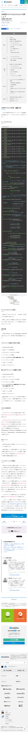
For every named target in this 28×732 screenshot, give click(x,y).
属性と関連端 (13, 60)
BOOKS (18, 681)
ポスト (19, 536)
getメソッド (13, 50)
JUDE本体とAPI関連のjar (16, 82)
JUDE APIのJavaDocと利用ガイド (17, 97)
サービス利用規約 (8, 720)
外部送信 (7, 723)
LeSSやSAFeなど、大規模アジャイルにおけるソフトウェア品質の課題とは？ (14, 549)
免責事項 (7, 716)
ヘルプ (6, 710)
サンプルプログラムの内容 (16, 68)
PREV (4, 521)
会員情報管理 (7, 714)
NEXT (24, 521)
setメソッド (13, 73)
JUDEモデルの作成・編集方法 (16, 64)
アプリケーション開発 (12, 5)
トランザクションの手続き (16, 75)
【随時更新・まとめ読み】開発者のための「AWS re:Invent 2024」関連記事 (14, 544)
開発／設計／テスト (5, 25)
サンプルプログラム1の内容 (16, 45)
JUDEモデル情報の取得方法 (15, 41)
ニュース (3, 675)
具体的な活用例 (13, 39)
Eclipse (12, 86)
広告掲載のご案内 (21, 670)
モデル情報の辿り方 (15, 48)
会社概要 (7, 718)
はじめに (11, 37)
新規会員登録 (14, 639)
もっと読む (5, 551)
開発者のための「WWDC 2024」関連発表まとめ (14, 547)
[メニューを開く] (2, 2)
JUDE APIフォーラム (14, 99)
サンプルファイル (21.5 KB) (14, 28)
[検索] (2, 5)
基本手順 (12, 46)
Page (4, 45)
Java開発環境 (13, 84)
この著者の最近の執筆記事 (13, 575)
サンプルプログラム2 (15, 56)
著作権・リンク (8, 712)
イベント (3, 681)
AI (5, 5)
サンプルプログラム (15, 66)
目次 (14, 33)
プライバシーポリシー (9, 721)
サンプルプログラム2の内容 (16, 58)
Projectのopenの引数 (15, 52)
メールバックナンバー (14, 636)
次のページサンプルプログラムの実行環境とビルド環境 (14, 515)
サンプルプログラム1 (15, 43)
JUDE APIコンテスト (14, 100)
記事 (17, 675)
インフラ (21, 5)
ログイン (14, 643)
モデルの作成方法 (14, 71)
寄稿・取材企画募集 (7, 670)
